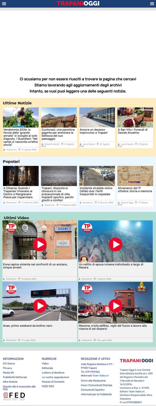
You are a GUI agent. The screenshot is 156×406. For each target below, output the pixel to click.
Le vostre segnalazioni (55, 377)
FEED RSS (48, 386)
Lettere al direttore (53, 372)
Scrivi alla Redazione (93, 380)
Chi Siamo (9, 363)
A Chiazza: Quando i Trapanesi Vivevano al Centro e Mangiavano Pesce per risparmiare (18, 192)
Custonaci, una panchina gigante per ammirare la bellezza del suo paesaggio (41, 134)
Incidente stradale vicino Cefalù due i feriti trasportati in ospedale (96, 191)
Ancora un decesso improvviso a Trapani (77, 131)
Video (45, 363)
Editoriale (47, 368)
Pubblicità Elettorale (15, 377)
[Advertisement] (78, 40)
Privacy (7, 368)
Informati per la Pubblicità (96, 394)
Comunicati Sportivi (92, 389)
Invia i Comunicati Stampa (96, 385)
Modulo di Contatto (53, 381)
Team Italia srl (100, 375)
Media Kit (8, 372)
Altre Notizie (10, 381)
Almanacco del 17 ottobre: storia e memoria (135, 189)
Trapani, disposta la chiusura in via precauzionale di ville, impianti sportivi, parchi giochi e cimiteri (57, 194)
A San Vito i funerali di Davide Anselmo (116, 131)
